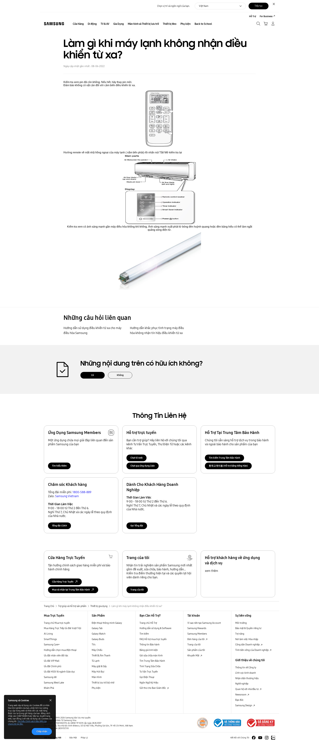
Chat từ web (136, 457)
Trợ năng (239, 633)
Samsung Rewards (196, 628)
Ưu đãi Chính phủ (52, 666)
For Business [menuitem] (266, 16)
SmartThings (50, 639)
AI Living (48, 633)
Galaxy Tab (97, 628)
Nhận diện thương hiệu (247, 678)
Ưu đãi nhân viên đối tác (56, 655)
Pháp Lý (84, 737)
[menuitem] (78, 24)
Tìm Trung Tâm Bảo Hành (152, 660)
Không (120, 375)
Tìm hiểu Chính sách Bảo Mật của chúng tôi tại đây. (27, 722)
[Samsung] (54, 23)
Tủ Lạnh (96, 660)
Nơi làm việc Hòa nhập (246, 639)
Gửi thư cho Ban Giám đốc (153, 688)
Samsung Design (244, 705)
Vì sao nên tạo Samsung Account (204, 623)
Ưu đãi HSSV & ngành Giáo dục (59, 671)
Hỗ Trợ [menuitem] (252, 16)
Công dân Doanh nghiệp (247, 644)
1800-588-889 (81, 492)
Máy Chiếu (97, 650)
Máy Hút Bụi (98, 671)
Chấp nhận (41, 731)
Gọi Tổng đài (136, 525)
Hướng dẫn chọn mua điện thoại (60, 650)
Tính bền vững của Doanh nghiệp (252, 650)
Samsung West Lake (54, 682)
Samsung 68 (50, 677)
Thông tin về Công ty (245, 667)
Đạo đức (239, 700)
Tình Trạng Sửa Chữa (150, 666)
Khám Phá (49, 688)
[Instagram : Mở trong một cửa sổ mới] (267, 738)
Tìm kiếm (144, 633)
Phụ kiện (96, 688)
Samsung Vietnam (67, 496)
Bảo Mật (73, 737)
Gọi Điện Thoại (147, 677)
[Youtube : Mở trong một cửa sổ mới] (260, 738)
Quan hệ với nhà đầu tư (247, 689)
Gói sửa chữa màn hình (151, 655)
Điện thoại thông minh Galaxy (107, 623)
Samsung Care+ (52, 644)
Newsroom (241, 694)
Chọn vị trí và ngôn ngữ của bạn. (173, 6)
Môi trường (241, 623)
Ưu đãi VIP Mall (51, 660)
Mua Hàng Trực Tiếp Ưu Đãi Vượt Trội (62, 628)
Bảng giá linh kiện (149, 650)
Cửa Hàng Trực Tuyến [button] (62, 581)
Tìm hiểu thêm (59, 465)
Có (92, 375)
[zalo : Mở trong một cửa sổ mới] (273, 738)
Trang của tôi (137, 589)
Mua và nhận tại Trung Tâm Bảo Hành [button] (71, 589)
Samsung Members (197, 633)
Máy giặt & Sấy (99, 666)
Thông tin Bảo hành (150, 644)
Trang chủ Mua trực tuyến (57, 623)
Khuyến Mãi (193, 655)
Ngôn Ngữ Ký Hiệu (149, 682)
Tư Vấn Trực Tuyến (149, 671)
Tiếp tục (259, 5)
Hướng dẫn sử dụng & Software (155, 628)
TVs (93, 644)
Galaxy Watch (99, 633)
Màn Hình (97, 677)
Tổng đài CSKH (59, 525)
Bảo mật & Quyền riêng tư (248, 628)
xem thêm (211, 571)
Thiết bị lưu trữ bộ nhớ (103, 682)
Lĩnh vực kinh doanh (245, 672)
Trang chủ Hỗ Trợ (148, 623)
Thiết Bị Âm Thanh (101, 655)
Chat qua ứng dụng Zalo (142, 465)
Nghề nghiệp (241, 683)
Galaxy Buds (98, 639)
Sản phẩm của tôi (196, 650)
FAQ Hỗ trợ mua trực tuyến (153, 639)
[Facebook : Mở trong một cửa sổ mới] (254, 738)
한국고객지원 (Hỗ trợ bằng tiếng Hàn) (228, 465)
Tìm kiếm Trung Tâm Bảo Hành (224, 457)
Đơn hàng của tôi (196, 639)
